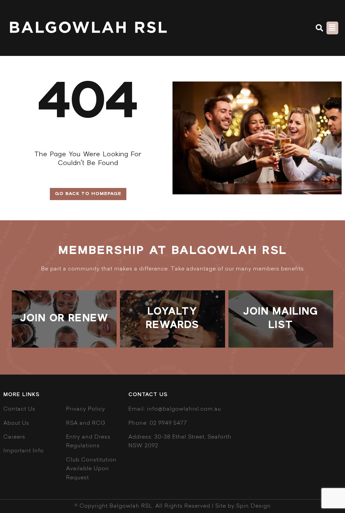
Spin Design (253, 506)
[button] (319, 28)
